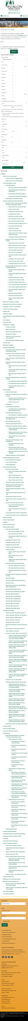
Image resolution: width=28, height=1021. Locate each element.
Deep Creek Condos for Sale (16, 477)
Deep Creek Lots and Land (15, 480)
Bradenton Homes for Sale (13, 622)
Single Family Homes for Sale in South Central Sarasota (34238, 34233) (17, 716)
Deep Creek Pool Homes (15, 475)
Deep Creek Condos (14, 209)
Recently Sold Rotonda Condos (17, 565)
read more (17, 953)
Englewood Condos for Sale (16, 211)
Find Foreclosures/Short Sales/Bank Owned (13, 116)
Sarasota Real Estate (8, 610)
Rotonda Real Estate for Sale (13, 589)
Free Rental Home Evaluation (13, 459)
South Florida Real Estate (9, 831)
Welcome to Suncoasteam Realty (11, 879)
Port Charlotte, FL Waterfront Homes (18, 415)
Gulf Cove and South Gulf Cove (14, 423)
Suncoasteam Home (6, 930)
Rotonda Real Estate (8, 527)
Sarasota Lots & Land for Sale (16, 258)
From (2, 136)
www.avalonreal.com (6, 1003)
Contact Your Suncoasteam (10, 309)
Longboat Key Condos (14, 214)
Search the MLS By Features (10, 731)
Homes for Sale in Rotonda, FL (14, 547)
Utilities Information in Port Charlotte (15, 455)
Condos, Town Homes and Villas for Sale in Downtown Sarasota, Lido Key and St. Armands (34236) (18, 637)
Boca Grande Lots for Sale (15, 533)
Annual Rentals (5, 941)
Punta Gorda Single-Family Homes (17, 287)
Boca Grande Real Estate (12, 529)
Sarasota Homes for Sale (15, 293)
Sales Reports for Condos (15, 739)
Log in (26, 1013)
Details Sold (6, 311)
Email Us (5, 16)
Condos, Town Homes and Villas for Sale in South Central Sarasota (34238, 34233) (18, 670)
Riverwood (9, 404)
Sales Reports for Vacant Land (16, 799)
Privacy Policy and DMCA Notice (14, 178)
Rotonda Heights (10, 578)
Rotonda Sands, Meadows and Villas (15, 591)
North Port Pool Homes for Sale (17, 355)
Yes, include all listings (7, 111)
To (12, 136)
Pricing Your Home (11, 334)
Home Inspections (10, 329)
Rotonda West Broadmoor (13, 594)
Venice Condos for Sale (15, 230)
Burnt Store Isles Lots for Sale (16, 243)
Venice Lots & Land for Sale (16, 261)
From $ (3, 131)
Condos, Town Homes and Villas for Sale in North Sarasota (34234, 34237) (18, 652)
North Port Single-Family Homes (17, 282)
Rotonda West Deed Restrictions (17, 193)
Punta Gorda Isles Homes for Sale (14, 502)
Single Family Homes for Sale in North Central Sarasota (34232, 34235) (17, 695)
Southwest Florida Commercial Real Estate (14, 833)
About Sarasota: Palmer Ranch (14, 617)
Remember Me (6, 921)
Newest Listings (10, 549)
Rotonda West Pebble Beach (13, 601)
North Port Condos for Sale (16, 216)
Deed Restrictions (10, 185)
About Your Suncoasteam (10, 176)
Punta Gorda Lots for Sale (15, 252)
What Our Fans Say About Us (10, 881)
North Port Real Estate (9, 347)
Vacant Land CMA (10, 327)
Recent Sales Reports (8, 519)
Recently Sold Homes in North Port (18, 383)
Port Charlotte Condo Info (12, 406)
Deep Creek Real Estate (12, 469)
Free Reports (6, 320)
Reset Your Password (8, 524)
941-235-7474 (14, 13)
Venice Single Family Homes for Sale (15, 856)
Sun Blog (5, 838)
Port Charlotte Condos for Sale (17, 218)
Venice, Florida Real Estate (10, 843)
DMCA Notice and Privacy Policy (8, 1008)
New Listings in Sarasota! (12, 631)
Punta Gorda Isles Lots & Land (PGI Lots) (16, 515)
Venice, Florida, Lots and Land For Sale (16, 874)
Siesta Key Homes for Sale (15, 295)
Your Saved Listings (8, 891)
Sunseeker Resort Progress (10, 841)
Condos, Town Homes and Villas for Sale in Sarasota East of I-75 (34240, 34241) (18, 661)
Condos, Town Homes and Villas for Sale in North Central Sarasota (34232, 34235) (18, 646)
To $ (13, 131)
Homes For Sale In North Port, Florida (15, 353)
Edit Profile (2, 1014)
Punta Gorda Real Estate (9, 467)
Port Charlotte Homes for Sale (13, 412)
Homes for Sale (7, 322)
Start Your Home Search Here (8, 932)
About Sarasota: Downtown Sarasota (15, 612)
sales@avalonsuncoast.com (12, 965)
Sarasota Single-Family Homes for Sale (16, 682)
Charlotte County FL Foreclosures (12, 306)
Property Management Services (11, 457)
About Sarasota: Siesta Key (13, 620)
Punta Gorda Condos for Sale (16, 221)
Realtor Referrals (7, 517)
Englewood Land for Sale (12, 544)
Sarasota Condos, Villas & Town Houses (16, 633)
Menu (4, 19)
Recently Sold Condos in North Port (18, 381)
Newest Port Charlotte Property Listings (16, 426)
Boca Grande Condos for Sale (16, 531)
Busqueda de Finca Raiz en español (12, 304)
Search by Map (7, 726)
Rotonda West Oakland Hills (13, 598)
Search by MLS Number (9, 728)
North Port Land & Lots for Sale (17, 247)
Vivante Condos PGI (8, 876)
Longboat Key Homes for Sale (16, 279)
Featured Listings (7, 313)
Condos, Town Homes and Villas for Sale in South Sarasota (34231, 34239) (18, 676)
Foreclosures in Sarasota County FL (15, 628)
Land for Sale (6, 342)
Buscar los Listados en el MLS (11, 301)
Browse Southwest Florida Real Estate (13, 201)
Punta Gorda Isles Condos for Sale (18, 223)
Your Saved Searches (8, 893)
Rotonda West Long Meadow (13, 596)
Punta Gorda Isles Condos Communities (16, 512)
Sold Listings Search (11, 829)
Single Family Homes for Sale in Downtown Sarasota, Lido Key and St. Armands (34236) (18, 686)
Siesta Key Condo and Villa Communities (16, 723)
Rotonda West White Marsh (13, 608)
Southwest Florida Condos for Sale (18, 237)
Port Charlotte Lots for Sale (16, 250)
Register (5, 522)
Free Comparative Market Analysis (15, 340)
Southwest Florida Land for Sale (17, 263)
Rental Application (10, 464)
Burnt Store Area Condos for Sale (17, 206)
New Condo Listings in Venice (13, 845)
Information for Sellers (9, 324)
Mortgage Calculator (8, 345)
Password (4, 916)
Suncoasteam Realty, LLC (15, 1015)
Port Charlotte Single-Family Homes (18, 284)
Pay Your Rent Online (11, 462)
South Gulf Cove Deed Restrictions (18, 196)
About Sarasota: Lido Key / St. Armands (16, 615)
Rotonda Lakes (10, 583)
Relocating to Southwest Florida (14, 198)
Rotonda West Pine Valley (12, 603)
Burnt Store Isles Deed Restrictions (18, 187)
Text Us (24, 16)
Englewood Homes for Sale (16, 277)
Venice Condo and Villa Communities (15, 851)
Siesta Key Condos (14, 228)
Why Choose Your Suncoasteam (14, 180)
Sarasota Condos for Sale (15, 226)
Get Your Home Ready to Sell (13, 331)
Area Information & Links (9, 183)
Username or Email (6, 910)
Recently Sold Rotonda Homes (17, 568)
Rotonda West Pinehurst (12, 605)
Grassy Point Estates (11, 392)
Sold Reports (6, 733)
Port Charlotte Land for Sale (13, 421)
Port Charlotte (6, 389)
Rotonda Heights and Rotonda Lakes (15, 580)
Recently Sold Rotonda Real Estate (15, 563)
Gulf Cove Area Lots (14, 402)
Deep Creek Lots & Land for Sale (17, 245)
